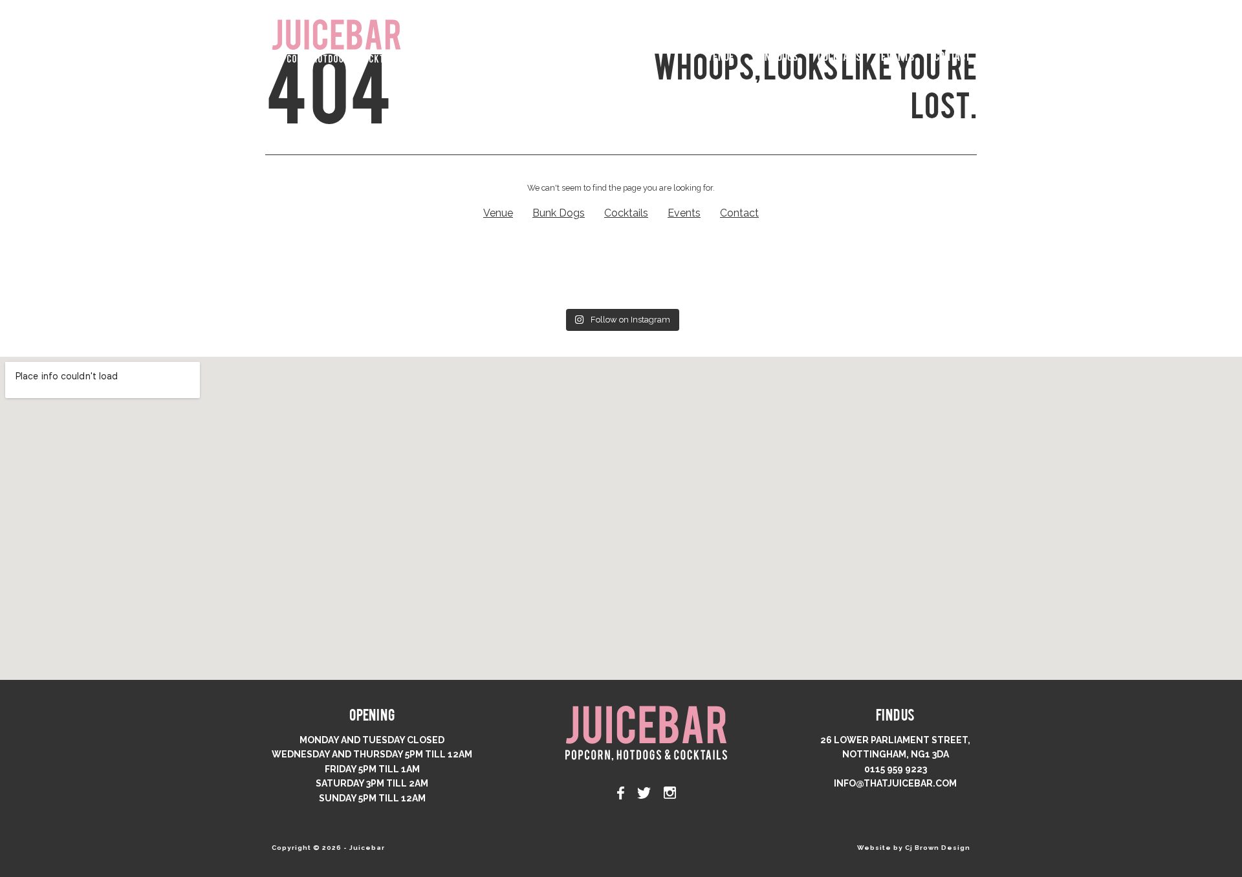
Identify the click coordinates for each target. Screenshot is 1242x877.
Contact (952, 55)
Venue (720, 55)
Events (898, 55)
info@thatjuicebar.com (895, 783)
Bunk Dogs (776, 55)
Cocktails (840, 55)
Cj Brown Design (937, 847)
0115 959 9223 (895, 769)
